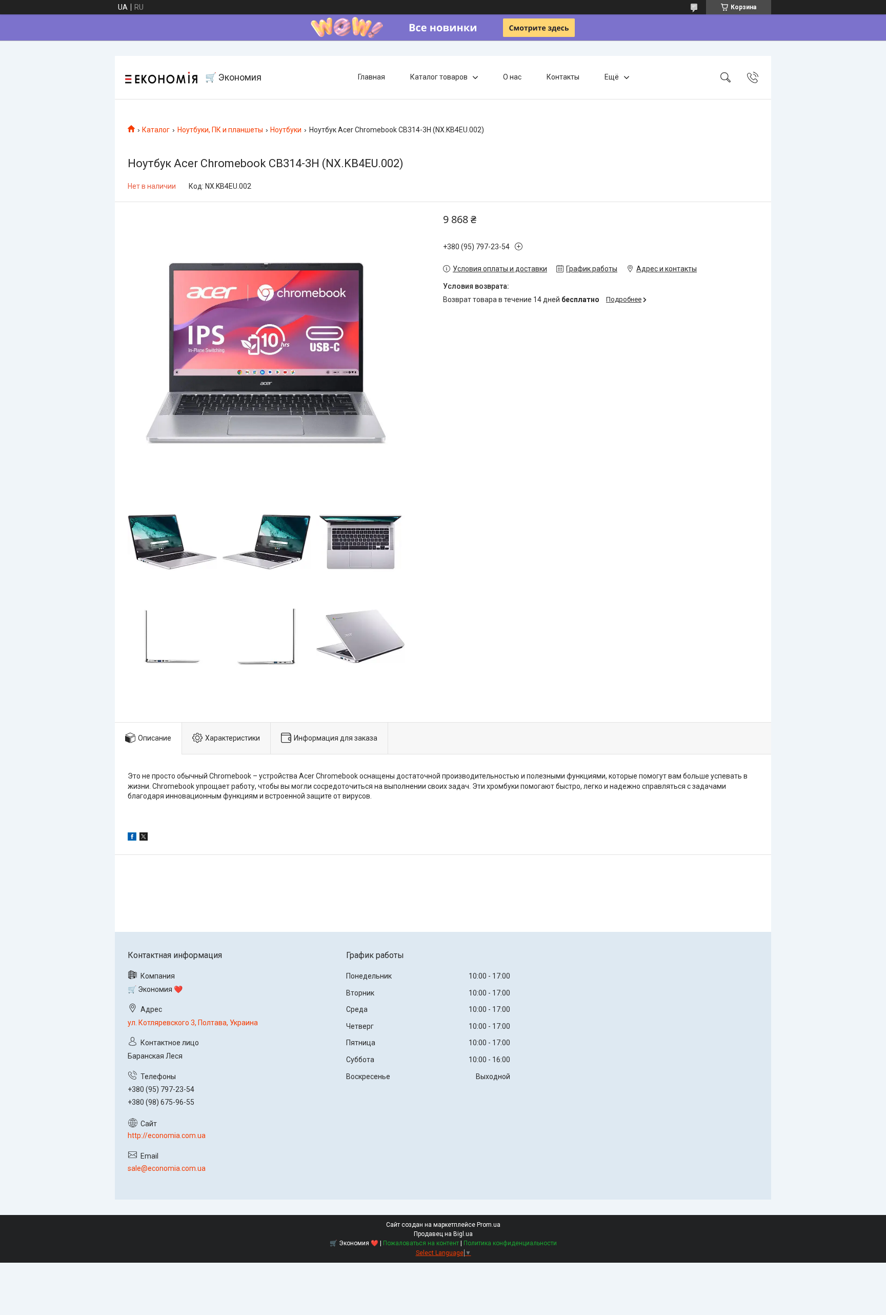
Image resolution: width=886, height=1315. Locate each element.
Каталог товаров (439, 77)
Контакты (563, 77)
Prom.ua (488, 1224)
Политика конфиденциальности (510, 1243)
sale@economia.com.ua (167, 1168)
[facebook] (132, 838)
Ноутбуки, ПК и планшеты (220, 130)
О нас (512, 77)
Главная (371, 77)
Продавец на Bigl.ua (443, 1234)
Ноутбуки (285, 130)
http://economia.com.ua (167, 1135)
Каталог (156, 130)
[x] (143, 838)
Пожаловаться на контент (421, 1243)
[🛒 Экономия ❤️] (161, 78)
